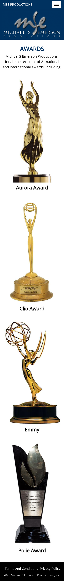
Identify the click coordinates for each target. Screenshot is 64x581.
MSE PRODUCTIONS (18, 4)
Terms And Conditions (21, 568)
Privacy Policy (50, 568)
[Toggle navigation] (56, 4)
